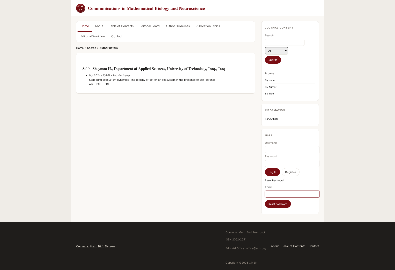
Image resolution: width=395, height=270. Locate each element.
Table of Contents (121, 26)
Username (271, 142)
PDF (107, 84)
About (99, 26)
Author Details (109, 47)
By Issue (270, 80)
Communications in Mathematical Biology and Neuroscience (141, 8)
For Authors (271, 118)
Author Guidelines (177, 26)
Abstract (96, 84)
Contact (116, 36)
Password (271, 156)
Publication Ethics (208, 26)
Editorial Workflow (93, 36)
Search (91, 47)
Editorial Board (149, 26)
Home (84, 26)
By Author (270, 86)
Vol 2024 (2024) (99, 75)
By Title (269, 93)
